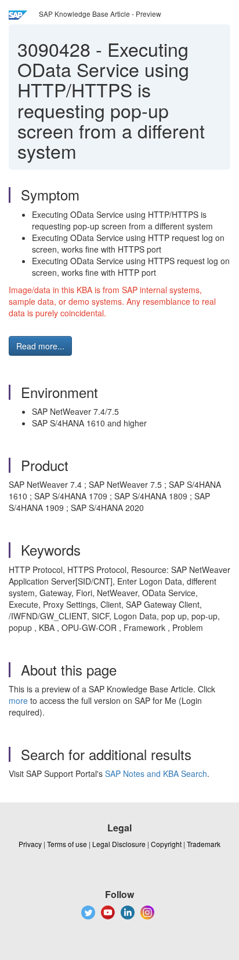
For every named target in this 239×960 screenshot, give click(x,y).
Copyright (166, 844)
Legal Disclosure (119, 844)
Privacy (30, 844)
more (18, 700)
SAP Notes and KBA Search (156, 773)
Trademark (203, 844)
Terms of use (67, 844)
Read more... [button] (40, 346)
